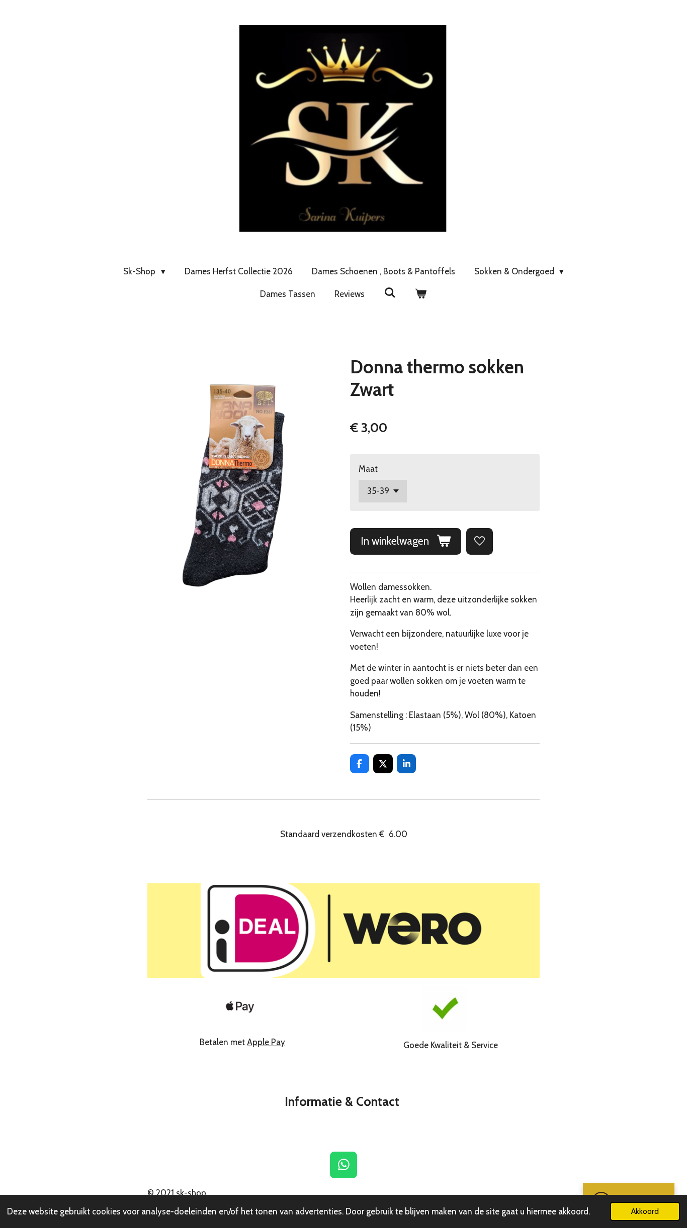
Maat (368, 469)
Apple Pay (266, 1042)
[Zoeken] (390, 292)
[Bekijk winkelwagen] (421, 294)
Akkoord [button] (645, 1211)
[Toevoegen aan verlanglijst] (479, 541)
